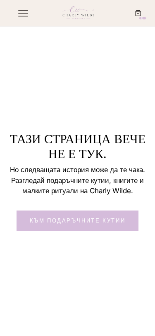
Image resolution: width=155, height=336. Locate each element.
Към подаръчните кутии (78, 220)
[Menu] (22, 13)
